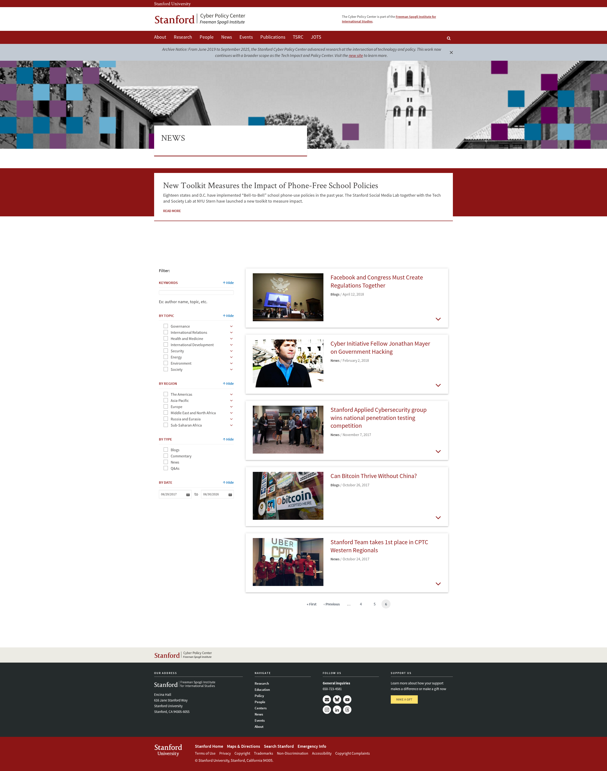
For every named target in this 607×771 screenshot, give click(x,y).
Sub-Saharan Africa (186, 425)
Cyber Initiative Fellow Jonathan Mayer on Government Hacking (380, 347)
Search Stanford (279, 746)
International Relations (189, 332)
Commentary (181, 456)
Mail (327, 699)
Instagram (327, 710)
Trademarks (263, 753)
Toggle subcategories (231, 326)
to (196, 494)
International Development (192, 344)
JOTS (316, 37)
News (226, 37)
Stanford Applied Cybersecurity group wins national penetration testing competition (379, 418)
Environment (181, 363)
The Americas (181, 394)
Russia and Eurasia (186, 419)
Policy (259, 695)
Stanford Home (209, 746)
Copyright (242, 753)
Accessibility (321, 753)
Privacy (225, 753)
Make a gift (404, 699)
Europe (176, 406)
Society (176, 369)
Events (246, 37)
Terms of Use (205, 753)
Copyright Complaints (352, 753)
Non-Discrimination (292, 753)
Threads (347, 710)
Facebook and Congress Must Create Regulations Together (377, 281)
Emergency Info (312, 746)
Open (438, 318)
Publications (272, 37)
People (207, 37)
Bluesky (337, 699)
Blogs (175, 449)
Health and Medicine (187, 338)
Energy (176, 357)
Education (262, 689)
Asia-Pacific (180, 400)
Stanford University (172, 3)
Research (183, 37)
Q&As (175, 468)
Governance (180, 326)
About (160, 37)
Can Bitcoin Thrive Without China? (374, 476)
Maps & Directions (243, 746)
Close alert (451, 52)
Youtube (347, 699)
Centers (261, 708)
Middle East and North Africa (193, 412)
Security (177, 350)
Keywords (168, 282)
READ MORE (172, 211)
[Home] (200, 19)
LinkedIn (337, 710)
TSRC (298, 37)
